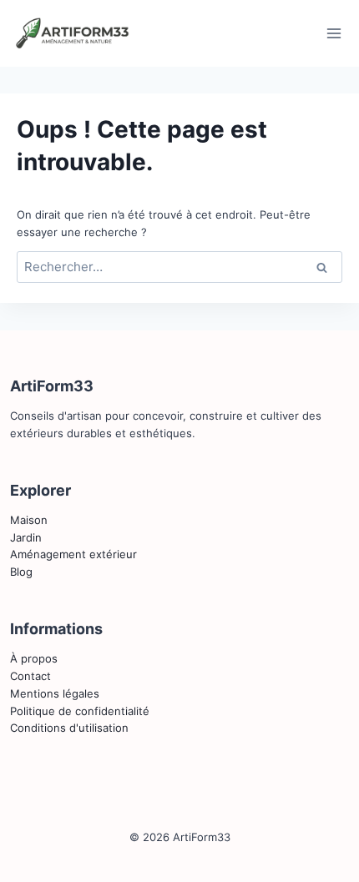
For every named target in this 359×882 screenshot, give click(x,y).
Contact (30, 676)
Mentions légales (54, 693)
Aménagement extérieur (73, 554)
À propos (34, 658)
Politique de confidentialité (79, 711)
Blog (21, 571)
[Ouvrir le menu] (333, 33)
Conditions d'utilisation (69, 727)
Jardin (26, 537)
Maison (29, 520)
